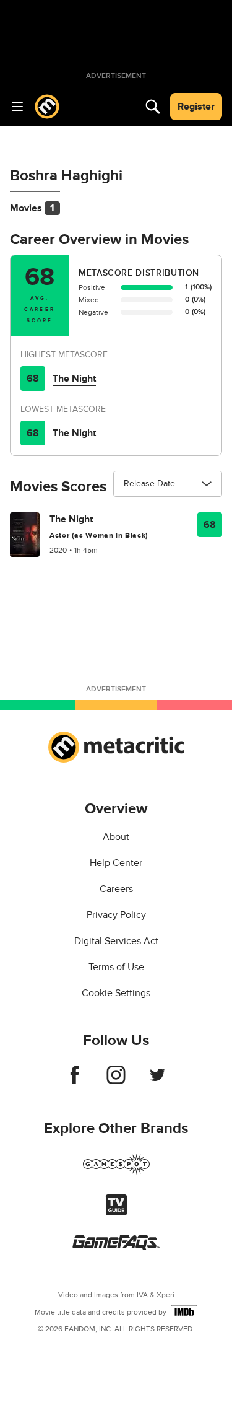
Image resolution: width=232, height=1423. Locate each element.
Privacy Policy (116, 915)
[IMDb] (184, 1311)
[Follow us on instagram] (116, 1081)
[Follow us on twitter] (157, 1081)
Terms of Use (116, 967)
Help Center (116, 863)
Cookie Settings (116, 993)
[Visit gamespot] (116, 1171)
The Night (74, 378)
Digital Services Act (116, 941)
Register (196, 106)
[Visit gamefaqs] (116, 1247)
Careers (116, 889)
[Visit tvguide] (116, 1212)
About (116, 837)
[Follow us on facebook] (74, 1081)
